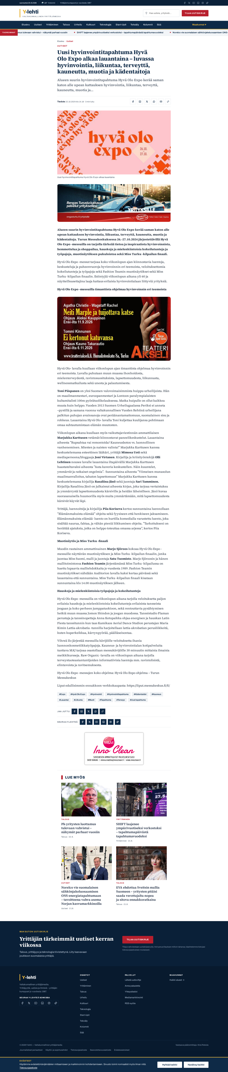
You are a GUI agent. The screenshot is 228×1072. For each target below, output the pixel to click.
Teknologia (105, 24)
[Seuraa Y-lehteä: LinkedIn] (198, 3)
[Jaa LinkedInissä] (140, 101)
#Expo (62, 694)
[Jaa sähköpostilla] (161, 101)
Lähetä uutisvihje (133, 980)
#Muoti (91, 700)
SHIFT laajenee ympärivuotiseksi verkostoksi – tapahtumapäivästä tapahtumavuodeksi (99, 32)
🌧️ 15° (48, 3)
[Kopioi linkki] (168, 101)
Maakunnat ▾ (199, 24)
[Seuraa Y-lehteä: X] (189, 3)
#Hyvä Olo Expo (78, 694)
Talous (66, 24)
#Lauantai (64, 700)
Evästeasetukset (122, 1050)
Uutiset (38, 24)
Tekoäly (135, 24)
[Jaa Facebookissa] (133, 101)
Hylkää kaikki (169, 1064)
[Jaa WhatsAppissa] (154, 101)
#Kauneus (156, 694)
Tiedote (61, 102)
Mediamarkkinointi (134, 997)
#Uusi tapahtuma (138, 700)
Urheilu (78, 24)
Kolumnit (148, 24)
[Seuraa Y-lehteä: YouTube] (193, 3)
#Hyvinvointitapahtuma (118, 694)
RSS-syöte (130, 1003)
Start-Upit (121, 24)
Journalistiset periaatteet (31, 1050)
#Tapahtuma (105, 700)
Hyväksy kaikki (196, 1064)
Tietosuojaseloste (79, 1050)
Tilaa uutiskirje (195, 13)
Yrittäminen (52, 24)
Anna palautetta (132, 986)
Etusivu (26, 24)
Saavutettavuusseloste (100, 1050)
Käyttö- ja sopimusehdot (57, 1050)
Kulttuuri (90, 24)
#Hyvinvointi (96, 694)
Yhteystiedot (131, 992)
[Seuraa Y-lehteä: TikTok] (207, 3)
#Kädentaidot (140, 694)
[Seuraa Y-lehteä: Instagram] (202, 3)
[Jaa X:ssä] (147, 101)
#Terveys (121, 700)
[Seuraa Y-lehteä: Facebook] (184, 3)
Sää (159, 24)
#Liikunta (78, 700)
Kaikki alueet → (177, 980)
